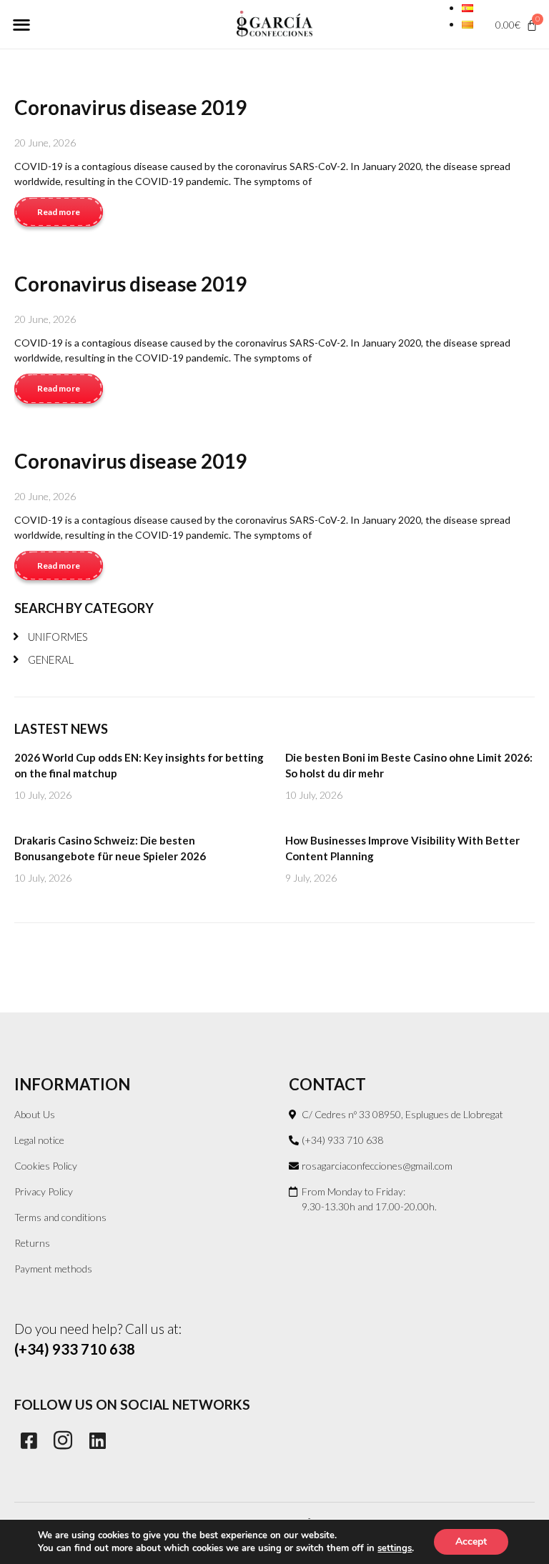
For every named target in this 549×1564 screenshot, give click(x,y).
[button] (21, 24)
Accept (471, 1541)
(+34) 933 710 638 (74, 1349)
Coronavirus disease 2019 (130, 107)
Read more (58, 211)
